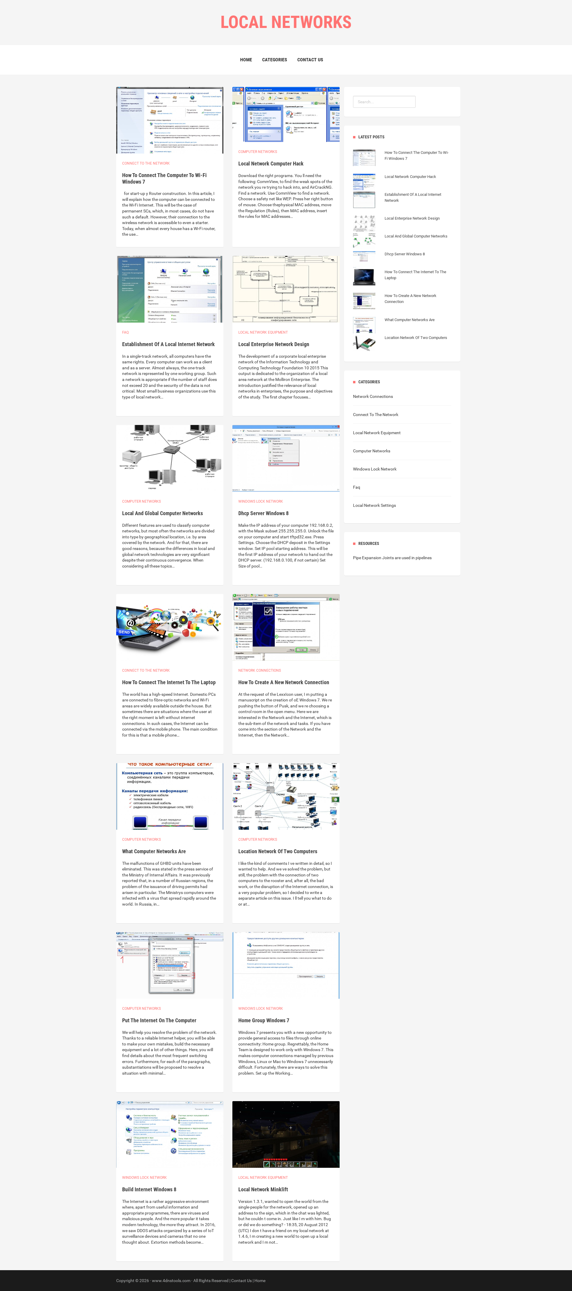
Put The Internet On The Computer (159, 1020)
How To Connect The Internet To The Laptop (169, 682)
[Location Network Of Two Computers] (400, 343)
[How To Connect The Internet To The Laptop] (402, 284)
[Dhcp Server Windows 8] (389, 260)
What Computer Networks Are (154, 851)
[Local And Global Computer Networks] (400, 242)
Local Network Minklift (263, 1189)
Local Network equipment (263, 332)
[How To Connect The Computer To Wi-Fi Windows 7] (402, 164)
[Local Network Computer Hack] (394, 182)
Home (246, 59)
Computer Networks (371, 450)
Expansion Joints (378, 557)
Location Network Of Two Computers (277, 851)
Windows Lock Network (260, 501)
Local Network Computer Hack (271, 163)
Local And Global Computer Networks (162, 513)
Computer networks (257, 152)
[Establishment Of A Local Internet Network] (402, 206)
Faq (125, 332)
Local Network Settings (374, 505)
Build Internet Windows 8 (149, 1189)
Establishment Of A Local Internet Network (168, 344)
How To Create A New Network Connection (283, 682)
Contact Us (310, 59)
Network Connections (259, 670)
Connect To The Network (375, 414)
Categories (274, 59)
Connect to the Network (146, 163)
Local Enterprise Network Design (273, 344)
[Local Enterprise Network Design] (396, 224)
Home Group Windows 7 (263, 1020)
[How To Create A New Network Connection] (402, 307)
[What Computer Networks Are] (394, 325)
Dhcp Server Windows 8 (263, 513)
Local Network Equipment (377, 432)
